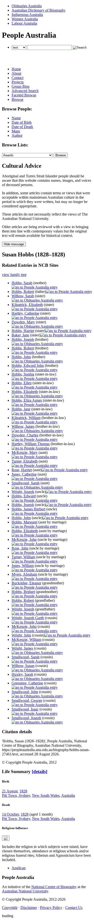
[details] (39, 771)
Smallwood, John (25, 692)
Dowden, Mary (23, 322)
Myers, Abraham (24, 574)
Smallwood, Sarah (26, 483)
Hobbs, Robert (23, 292)
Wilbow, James (23, 426)
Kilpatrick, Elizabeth (27, 305)
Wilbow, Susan (23, 666)
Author (17, 135)
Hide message (14, 244)
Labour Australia (24, 23)
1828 (23, 791)
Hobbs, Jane (21, 409)
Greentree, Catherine (27, 683)
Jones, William (23, 566)
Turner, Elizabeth (25, 461)
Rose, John (20, 548)
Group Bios (20, 86)
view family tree (14, 275)
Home (16, 69)
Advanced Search (25, 91)
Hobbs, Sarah (22, 283)
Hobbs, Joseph (23, 339)
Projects (18, 82)
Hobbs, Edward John (28, 365)
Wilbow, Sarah (23, 296)
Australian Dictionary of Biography (39, 10)
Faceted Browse (24, 95)
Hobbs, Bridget (23, 592)
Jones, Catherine (24, 474)
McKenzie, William (26, 639)
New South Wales (46, 795)
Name (16, 118)
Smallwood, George (27, 700)
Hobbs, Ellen (22, 383)
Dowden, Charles (25, 435)
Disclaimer (28, 908)
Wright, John (21, 635)
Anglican (19, 868)
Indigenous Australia (27, 15)
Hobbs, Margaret (24, 522)
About (16, 73)
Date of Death (22, 127)
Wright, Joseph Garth (28, 618)
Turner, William (23, 557)
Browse (17, 99)
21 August (10, 791)
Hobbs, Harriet (23, 331)
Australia (68, 795)
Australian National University (25, 891)
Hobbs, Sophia (23, 374)
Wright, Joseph (23, 492)
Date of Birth (22, 122)
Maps (16, 131)
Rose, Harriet (22, 470)
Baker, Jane (20, 335)
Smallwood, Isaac (25, 709)
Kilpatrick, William (26, 418)
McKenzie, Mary (25, 452)
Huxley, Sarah (22, 674)
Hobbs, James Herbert (28, 509)
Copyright (9, 908)
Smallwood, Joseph (26, 718)
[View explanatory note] (6, 838)
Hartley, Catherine (25, 313)
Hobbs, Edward (24, 496)
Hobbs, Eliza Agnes (27, 400)
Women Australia (25, 19)
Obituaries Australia (27, 6)
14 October (10, 814)
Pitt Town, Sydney (16, 795)
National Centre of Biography (54, 887)
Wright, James (22, 648)
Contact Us (73, 908)
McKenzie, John (24, 539)
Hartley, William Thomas (31, 444)
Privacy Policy (51, 908)
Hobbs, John (21, 357)
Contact (17, 78)
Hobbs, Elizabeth (25, 392)
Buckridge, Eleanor (26, 583)
